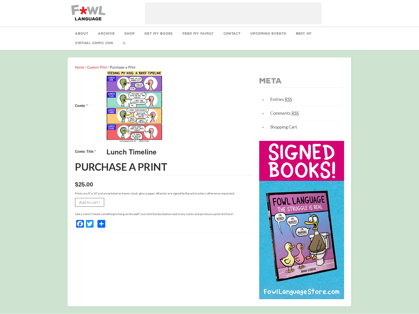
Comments (284, 113)
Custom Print (97, 67)
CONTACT (232, 33)
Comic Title (85, 151)
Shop (129, 33)
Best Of (303, 33)
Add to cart (89, 202)
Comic (81, 105)
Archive (106, 33)
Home (79, 67)
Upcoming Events (268, 33)
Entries (281, 99)
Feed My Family (198, 33)
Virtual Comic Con (94, 43)
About (81, 33)
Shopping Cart (283, 126)
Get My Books (158, 33)
